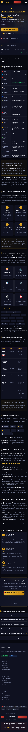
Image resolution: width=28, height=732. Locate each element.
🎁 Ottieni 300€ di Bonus (9, 29)
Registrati (17, 2)
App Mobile (4, 680)
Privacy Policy (5, 697)
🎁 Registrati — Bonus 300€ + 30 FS (14, 593)
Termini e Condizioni (6, 699)
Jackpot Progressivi (6, 669)
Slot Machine (4, 661)
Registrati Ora (22, 716)
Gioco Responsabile (6, 695)
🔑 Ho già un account (9, 33)
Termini (10, 719)
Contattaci (4, 691)
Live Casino (4, 663)
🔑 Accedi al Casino (14, 598)
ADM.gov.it (14, 719)
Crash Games (5, 667)
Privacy (7, 719)
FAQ (3, 693)
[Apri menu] (26, 2)
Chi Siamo (4, 684)
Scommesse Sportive (6, 682)
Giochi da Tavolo (5, 665)
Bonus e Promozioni (6, 676)
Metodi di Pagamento (6, 678)
